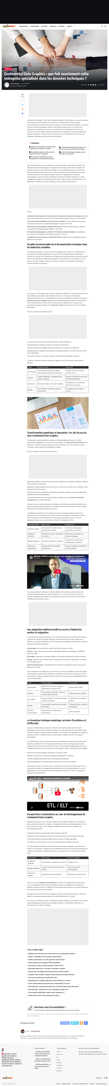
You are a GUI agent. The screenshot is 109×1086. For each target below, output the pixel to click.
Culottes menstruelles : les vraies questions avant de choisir (46, 959)
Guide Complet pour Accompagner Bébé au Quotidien (44, 962)
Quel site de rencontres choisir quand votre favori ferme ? (46, 965)
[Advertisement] (54, 12)
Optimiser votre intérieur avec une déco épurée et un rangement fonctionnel (51, 953)
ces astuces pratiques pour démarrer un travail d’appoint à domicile (45, 903)
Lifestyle (8, 69)
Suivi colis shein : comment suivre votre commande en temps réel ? (48, 989)
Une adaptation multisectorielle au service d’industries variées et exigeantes (41, 153)
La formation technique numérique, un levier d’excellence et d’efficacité (72, 153)
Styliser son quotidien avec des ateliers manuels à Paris (45, 956)
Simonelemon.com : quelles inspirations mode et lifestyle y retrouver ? (49, 980)
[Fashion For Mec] (9, 26)
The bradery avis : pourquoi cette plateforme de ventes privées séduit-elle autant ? (53, 986)
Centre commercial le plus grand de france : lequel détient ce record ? (49, 983)
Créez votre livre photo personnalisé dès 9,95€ (42, 977)
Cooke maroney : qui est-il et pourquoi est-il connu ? (44, 995)
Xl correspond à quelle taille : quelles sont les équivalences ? (46, 992)
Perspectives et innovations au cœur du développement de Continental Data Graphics (41, 157)
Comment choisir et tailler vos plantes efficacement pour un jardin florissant (51, 974)
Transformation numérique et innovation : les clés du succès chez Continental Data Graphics (72, 148)
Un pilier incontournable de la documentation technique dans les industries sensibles (42, 147)
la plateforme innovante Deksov (42, 896)
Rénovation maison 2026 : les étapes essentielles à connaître (46, 968)
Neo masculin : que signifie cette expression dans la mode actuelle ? (48, 971)
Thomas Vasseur (15, 83)
